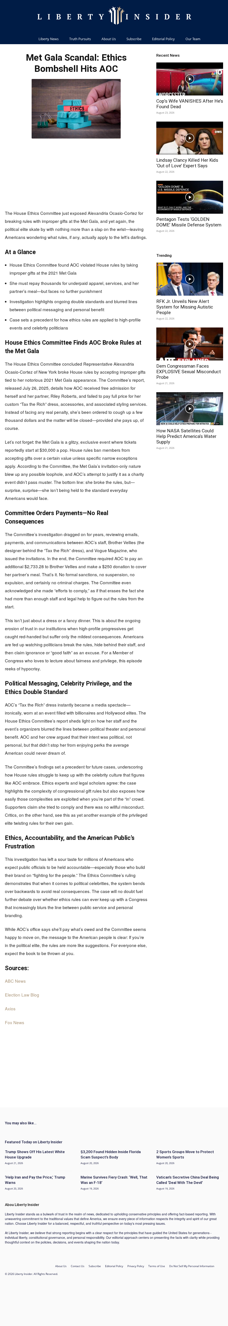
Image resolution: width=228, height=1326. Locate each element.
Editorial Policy (163, 39)
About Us (109, 39)
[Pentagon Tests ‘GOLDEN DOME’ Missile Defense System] (189, 197)
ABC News (15, 981)
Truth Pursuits (80, 39)
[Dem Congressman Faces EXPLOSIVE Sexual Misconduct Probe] (189, 344)
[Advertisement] (76, 173)
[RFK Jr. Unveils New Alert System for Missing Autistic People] (189, 279)
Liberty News (49, 39)
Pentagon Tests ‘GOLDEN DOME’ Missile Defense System (188, 222)
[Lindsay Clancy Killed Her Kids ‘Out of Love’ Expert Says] (189, 138)
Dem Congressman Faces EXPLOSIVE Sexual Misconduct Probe (188, 371)
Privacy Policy (135, 1266)
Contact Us (77, 1266)
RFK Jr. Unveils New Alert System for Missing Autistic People (184, 307)
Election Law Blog (22, 995)
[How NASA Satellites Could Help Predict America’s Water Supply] (189, 408)
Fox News (14, 1022)
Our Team (192, 39)
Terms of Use (156, 1266)
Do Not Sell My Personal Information (191, 1266)
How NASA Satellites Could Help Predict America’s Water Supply (186, 436)
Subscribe (133, 39)
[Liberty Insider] (114, 16)
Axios (10, 1008)
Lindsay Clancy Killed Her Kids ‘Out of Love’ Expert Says (187, 162)
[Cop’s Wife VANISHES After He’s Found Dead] (189, 78)
